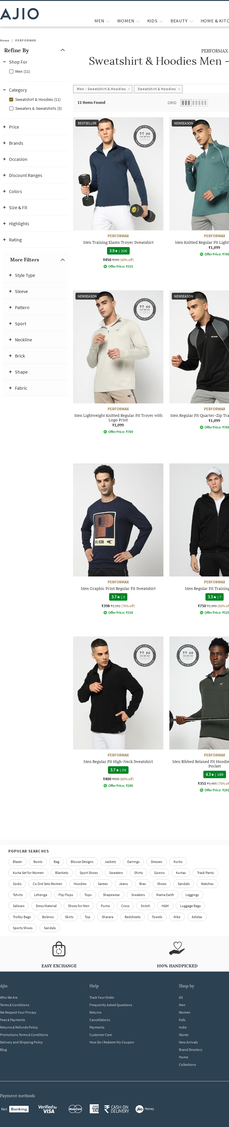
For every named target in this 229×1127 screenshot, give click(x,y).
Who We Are (9, 997)
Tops (88, 894)
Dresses (156, 861)
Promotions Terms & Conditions (24, 1034)
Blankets (61, 872)
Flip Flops (65, 894)
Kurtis (178, 861)
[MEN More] (107, 21)
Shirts (138, 872)
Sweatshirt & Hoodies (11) (38, 99)
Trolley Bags (22, 917)
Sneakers (138, 894)
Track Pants (205, 872)
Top (87, 917)
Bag (56, 861)
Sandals (184, 883)
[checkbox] (35, 71)
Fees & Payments (12, 1019)
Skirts (69, 917)
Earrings (133, 861)
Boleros (48, 917)
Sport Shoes (89, 872)
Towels (157, 917)
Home (5, 40)
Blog (3, 1049)
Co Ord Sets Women (47, 883)
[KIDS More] (161, 21)
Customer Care (100, 1034)
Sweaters (116, 872)
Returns (95, 1012)
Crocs (125, 906)
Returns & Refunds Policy (19, 1027)
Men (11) (22, 71)
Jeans (123, 883)
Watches (207, 883)
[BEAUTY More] (191, 21)
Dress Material (46, 906)
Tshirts (18, 894)
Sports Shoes (23, 928)
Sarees (103, 883)
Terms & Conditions (14, 1005)
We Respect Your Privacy (18, 1012)
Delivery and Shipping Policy (21, 1042)
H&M (165, 906)
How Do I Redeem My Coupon (111, 1042)
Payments (96, 1027)
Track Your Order (101, 997)
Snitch (145, 906)
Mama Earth (165, 894)
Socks (17, 883)
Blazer (17, 861)
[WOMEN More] (137, 21)
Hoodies (80, 883)
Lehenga (40, 894)
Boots (37, 861)
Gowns (159, 872)
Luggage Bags (190, 906)
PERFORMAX (25, 40)
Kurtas (181, 872)
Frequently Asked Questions (110, 1005)
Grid (172, 102)
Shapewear (111, 894)
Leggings (192, 894)
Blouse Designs (82, 861)
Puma (105, 906)
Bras (142, 883)
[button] (35, 50)
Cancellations (99, 1019)
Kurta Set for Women (28, 872)
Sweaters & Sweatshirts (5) (38, 108)
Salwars (18, 906)
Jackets (110, 861)
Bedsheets (132, 917)
